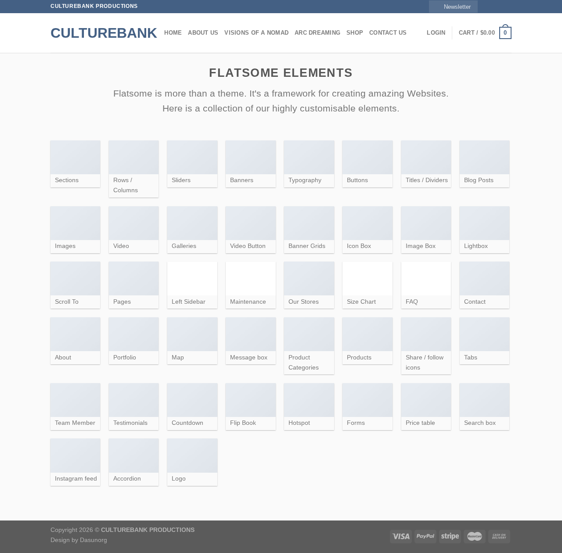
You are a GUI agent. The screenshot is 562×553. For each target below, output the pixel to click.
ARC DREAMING (317, 32)
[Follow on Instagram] (490, 7)
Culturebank (94, 33)
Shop (354, 32)
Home (173, 32)
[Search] (154, 33)
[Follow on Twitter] (498, 7)
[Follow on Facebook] (482, 7)
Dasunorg (93, 539)
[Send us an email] (507, 7)
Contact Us (388, 32)
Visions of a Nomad (256, 32)
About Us (203, 32)
